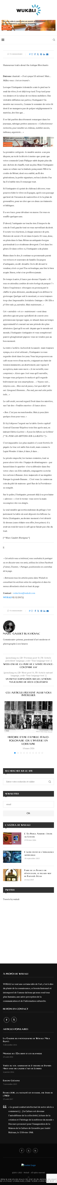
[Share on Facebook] (35, 54)
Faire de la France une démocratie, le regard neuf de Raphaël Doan (37, 873)
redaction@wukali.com (24, 593)
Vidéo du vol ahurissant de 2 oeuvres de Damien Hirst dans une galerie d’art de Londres (27, 1067)
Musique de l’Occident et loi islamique (22, 1054)
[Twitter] (13, 1019)
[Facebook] (6, 1019)
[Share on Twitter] (38, 54)
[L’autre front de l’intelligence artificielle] (12, 857)
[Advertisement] (28, 930)
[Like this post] (32, 54)
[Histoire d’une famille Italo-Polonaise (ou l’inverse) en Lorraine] (28, 717)
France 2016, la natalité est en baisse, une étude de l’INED (28, 1094)
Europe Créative (11, 1081)
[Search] (53, 39)
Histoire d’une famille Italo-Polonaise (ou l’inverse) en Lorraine (28, 740)
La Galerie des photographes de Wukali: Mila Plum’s (26, 1040)
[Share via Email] (47, 54)
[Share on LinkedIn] (44, 54)
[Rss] (35, 1150)
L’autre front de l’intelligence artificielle (39, 853)
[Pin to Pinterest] (41, 54)
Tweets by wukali (11, 899)
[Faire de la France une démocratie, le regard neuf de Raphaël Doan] (12, 875)
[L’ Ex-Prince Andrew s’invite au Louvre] (12, 838)
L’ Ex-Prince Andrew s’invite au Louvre (38, 835)
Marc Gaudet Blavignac (21, 634)
